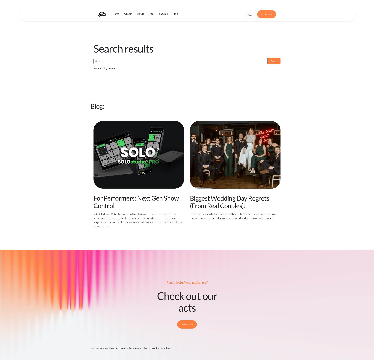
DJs (151, 13)
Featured (162, 13)
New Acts (170, 348)
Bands (140, 13)
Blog (175, 13)
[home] (105, 14)
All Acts (128, 13)
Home (115, 13)
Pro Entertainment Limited (111, 348)
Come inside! (187, 324)
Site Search (162, 348)
